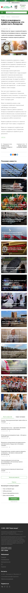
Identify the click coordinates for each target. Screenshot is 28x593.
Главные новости (15, 16)
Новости (8, 16)
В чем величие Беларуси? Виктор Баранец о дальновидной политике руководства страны (12, 234)
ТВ (1, 564)
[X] (15, 155)
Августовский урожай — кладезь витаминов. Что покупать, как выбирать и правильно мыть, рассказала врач (14, 204)
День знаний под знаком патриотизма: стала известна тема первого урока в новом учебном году (13, 404)
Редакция (3, 557)
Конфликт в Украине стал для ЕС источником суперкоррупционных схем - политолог (13, 337)
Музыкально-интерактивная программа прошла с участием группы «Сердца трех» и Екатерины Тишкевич (13, 444)
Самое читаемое (20, 417)
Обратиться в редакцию (7, 579)
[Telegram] (17, 155)
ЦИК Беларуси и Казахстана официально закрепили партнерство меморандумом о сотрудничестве (13, 186)
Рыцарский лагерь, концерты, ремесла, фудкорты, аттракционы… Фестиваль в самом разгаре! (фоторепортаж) (13, 453)
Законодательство (5, 561)
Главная (3, 16)
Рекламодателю (5, 559)
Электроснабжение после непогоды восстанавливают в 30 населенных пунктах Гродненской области (13, 171)
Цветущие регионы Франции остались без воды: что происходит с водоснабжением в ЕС (13, 353)
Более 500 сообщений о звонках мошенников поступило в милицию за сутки (13, 249)
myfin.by (3, 137)
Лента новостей (7, 417)
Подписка (3, 566)
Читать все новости (14, 477)
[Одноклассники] (13, 155)
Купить (23, 6)
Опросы (14, 482)
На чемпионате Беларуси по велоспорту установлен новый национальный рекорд (14, 386)
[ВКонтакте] (11, 155)
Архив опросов (14, 501)
